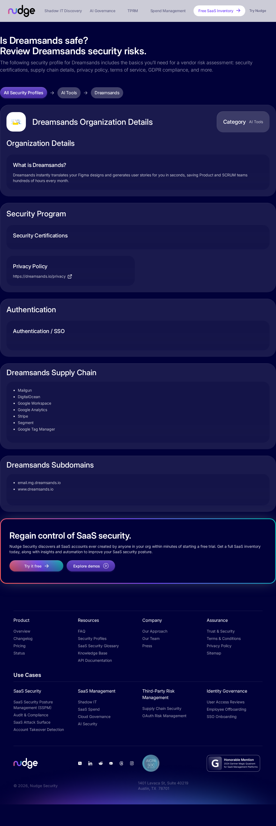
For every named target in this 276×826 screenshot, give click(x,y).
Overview (21, 631)
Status (19, 653)
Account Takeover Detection (38, 729)
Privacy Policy (219, 645)
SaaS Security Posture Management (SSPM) (33, 705)
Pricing (19, 645)
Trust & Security (221, 631)
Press (147, 645)
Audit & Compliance (30, 715)
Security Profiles (92, 638)
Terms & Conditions (224, 638)
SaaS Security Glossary (98, 645)
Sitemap (214, 653)
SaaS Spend (89, 709)
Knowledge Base (92, 653)
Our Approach (154, 631)
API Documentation (95, 660)
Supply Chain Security (161, 708)
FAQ (81, 631)
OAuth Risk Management (164, 715)
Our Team (151, 638)
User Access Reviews (225, 702)
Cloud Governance (94, 716)
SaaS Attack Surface (31, 722)
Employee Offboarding (226, 709)
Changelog (23, 638)
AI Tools (69, 92)
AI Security (87, 723)
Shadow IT (87, 702)
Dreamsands (107, 92)
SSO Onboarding (222, 716)
